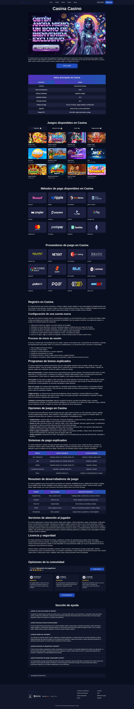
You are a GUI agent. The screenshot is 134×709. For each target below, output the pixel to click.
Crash (75, 128)
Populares (36, 128)
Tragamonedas (95, 128)
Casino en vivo (56, 128)
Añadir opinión (97, 569)
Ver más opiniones (67, 595)
